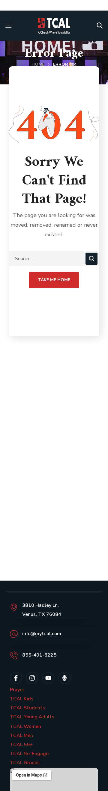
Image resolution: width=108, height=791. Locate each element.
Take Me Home (54, 280)
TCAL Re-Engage (29, 753)
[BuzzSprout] (64, 678)
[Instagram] (32, 678)
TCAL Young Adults (32, 717)
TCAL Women (25, 726)
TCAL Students (27, 707)
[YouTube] (48, 678)
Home (38, 64)
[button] (100, 26)
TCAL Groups (25, 762)
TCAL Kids (21, 698)
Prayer (17, 689)
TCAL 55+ (21, 744)
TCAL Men (21, 735)
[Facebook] (16, 678)
